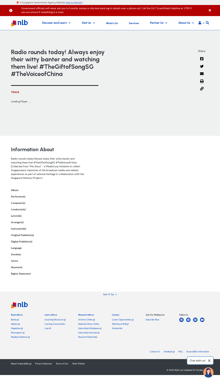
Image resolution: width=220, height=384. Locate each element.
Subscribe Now (152, 319)
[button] (201, 23)
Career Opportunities (122, 319)
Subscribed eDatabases (89, 328)
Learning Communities (55, 323)
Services (134, 23)
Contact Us (155, 351)
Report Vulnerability (20, 363)
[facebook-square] (189, 322)
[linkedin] (182, 322)
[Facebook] (202, 61)
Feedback (168, 351)
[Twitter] (202, 68)
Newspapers (17, 332)
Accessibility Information (197, 351)
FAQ (180, 351)
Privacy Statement (43, 363)
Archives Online (85, 319)
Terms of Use (62, 363)
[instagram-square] (196, 322)
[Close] (214, 8)
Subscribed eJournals (88, 332)
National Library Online (88, 323)
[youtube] (203, 322)
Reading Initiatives (19, 336)
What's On (112, 23)
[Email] (202, 76)
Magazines (16, 328)
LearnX (48, 328)
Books (14, 319)
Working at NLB (119, 323)
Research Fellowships (88, 336)
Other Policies (78, 363)
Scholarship (117, 328)
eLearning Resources (54, 319)
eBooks (14, 323)
